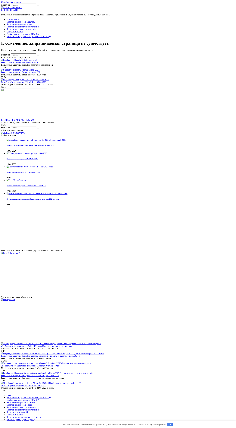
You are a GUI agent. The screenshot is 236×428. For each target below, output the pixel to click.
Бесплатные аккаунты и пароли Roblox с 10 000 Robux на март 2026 (30, 145)
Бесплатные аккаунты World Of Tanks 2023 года (23, 172)
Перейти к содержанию (12, 2)
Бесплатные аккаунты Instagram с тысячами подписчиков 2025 (30, 375)
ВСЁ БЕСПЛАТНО (10, 10)
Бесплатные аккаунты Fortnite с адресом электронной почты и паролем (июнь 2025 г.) (41, 356)
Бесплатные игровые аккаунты (21, 22)
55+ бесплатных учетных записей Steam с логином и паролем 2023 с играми (33, 199)
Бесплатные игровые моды (19, 24)
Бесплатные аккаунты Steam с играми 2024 (21, 72)
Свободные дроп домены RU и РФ (23, 34)
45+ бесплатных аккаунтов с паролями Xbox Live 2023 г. (26, 185)
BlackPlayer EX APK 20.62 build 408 (17, 120)
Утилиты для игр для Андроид (21, 419)
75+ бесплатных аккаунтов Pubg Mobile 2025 (22, 159)
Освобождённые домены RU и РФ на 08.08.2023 (23, 82)
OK (170, 425)
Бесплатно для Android (17, 412)
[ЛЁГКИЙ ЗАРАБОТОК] (13, 133)
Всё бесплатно (13, 19)
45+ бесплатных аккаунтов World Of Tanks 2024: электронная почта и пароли (37, 346)
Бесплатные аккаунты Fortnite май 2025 (19, 62)
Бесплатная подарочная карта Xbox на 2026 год (29, 36)
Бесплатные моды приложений (21, 29)
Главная (10, 395)
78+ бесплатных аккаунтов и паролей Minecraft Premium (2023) (30, 366)
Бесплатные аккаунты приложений (23, 27)
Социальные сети (15, 31)
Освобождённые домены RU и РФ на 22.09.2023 (23, 385)
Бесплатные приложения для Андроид (24, 417)
